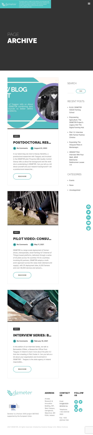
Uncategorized (74, 190)
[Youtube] (76, 410)
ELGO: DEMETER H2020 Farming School (75, 109)
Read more (22, 176)
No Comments (22, 148)
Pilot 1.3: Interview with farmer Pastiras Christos (77, 134)
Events (71, 180)
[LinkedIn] (76, 406)
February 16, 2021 (41, 341)
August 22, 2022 (40, 148)
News (16, 136)
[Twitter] (80, 402)
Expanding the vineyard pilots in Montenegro (75, 144)
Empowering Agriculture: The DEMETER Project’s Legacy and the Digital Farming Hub (76, 122)
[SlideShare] (80, 410)
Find (80, 91)
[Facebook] (76, 402)
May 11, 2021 (39, 244)
